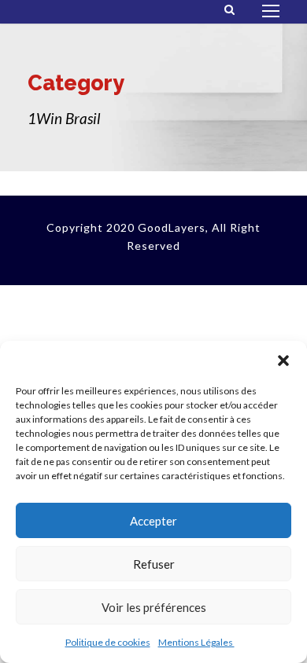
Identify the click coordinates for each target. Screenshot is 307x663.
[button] (283, 360)
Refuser (154, 564)
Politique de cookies (107, 642)
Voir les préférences (154, 607)
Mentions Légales (196, 642)
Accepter (153, 521)
